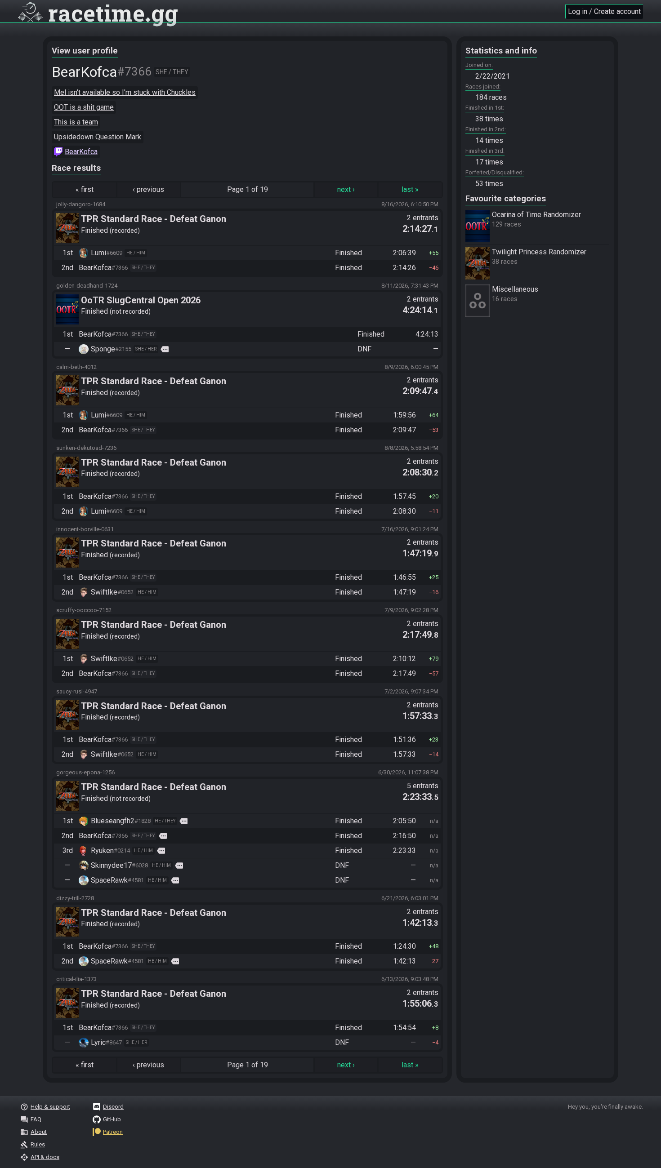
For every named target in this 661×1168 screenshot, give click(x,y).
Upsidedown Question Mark (97, 137)
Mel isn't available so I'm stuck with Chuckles (125, 92)
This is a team (76, 122)
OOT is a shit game (84, 107)
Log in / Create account (604, 11)
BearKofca (81, 151)
